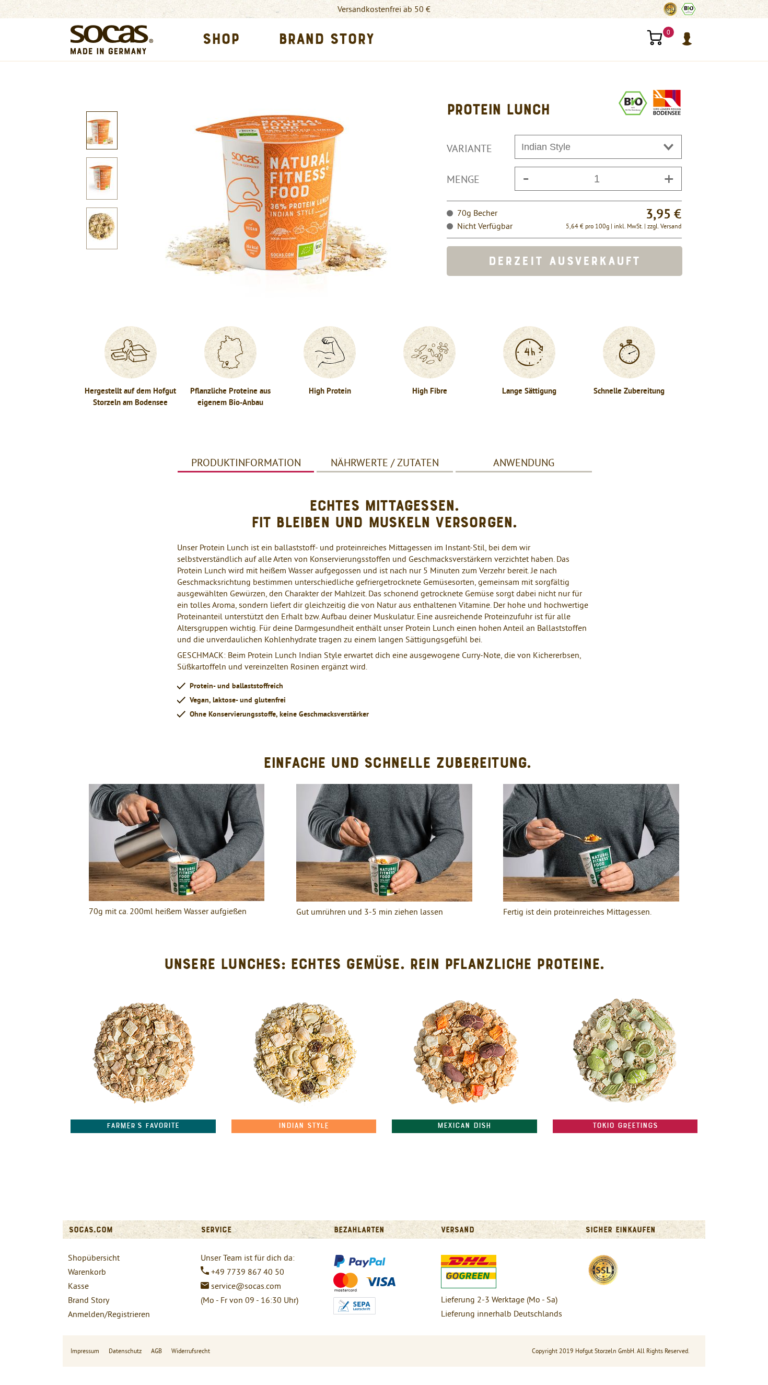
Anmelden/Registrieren (109, 1314)
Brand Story (88, 1300)
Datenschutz (125, 1351)
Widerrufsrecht (190, 1351)
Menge (463, 179)
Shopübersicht (94, 1257)
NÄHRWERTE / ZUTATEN (385, 462)
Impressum (85, 1351)
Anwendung (523, 462)
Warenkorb (87, 1271)
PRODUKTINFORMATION (246, 462)
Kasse (78, 1285)
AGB (156, 1351)
